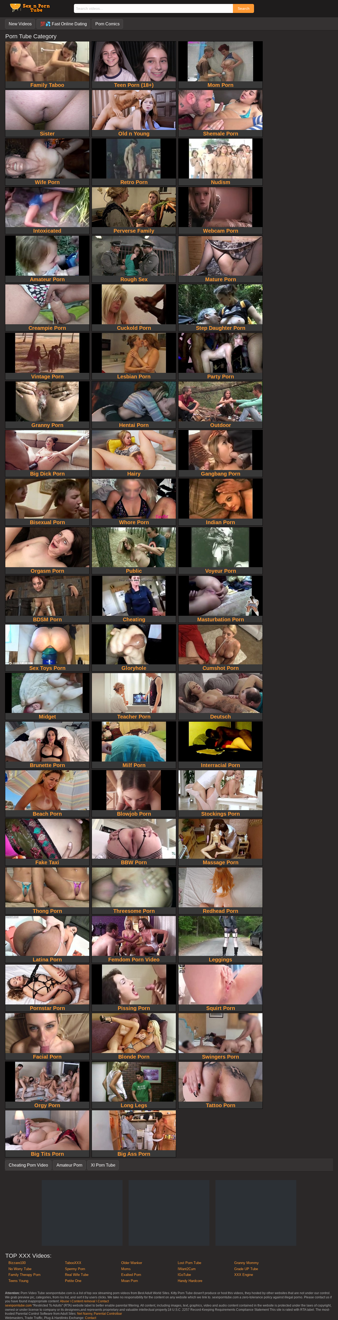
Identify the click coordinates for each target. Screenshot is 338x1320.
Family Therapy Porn (24, 1275)
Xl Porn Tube (103, 1165)
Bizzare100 (17, 1263)
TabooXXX (73, 1263)
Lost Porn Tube (189, 1263)
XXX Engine (243, 1275)
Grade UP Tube (246, 1269)
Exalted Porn (131, 1275)
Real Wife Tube (76, 1275)
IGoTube (184, 1275)
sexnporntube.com (18, 1305)
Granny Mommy (246, 1263)
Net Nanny (84, 1314)
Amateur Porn (69, 1165)
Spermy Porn (75, 1269)
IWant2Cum (187, 1269)
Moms (126, 1269)
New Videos (20, 24)
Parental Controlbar (108, 1314)
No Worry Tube (19, 1269)
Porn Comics (107, 24)
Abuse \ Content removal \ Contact (84, 1301)
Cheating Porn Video (28, 1165)
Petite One (73, 1281)
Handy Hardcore (190, 1281)
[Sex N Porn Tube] (29, 10)
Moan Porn (129, 1281)
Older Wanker (131, 1263)
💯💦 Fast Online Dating (63, 24)
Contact (90, 1318)
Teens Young (18, 1281)
